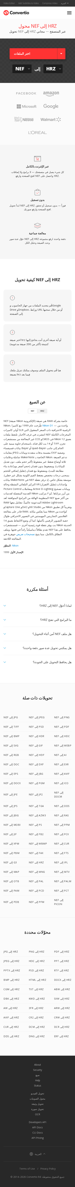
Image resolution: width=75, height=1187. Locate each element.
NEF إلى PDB (11, 902)
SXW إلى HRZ (62, 998)
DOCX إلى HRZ (63, 979)
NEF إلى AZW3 (37, 815)
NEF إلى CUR (61, 843)
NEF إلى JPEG (37, 717)
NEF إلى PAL (36, 881)
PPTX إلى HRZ (11, 970)
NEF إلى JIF (10, 834)
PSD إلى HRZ (36, 970)
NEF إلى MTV (62, 871)
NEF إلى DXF (36, 764)
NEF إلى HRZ (36, 862)
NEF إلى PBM (11, 853)
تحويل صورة (37, 1109)
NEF (32, 411)
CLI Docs (37, 1132)
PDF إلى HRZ (61, 951)
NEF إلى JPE (10, 794)
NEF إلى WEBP (63, 745)
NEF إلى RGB (11, 755)
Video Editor (9, 3)
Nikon (15, 545)
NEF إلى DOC (11, 764)
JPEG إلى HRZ (11, 961)
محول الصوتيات (37, 1098)
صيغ (38, 1075)
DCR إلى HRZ (62, 1026)
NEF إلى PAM (11, 890)
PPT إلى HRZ (61, 961)
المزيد (63, 3)
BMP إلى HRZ (11, 979)
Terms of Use (27, 1168)
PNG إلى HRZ (36, 951)
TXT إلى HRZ (36, 989)
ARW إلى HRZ (62, 1008)
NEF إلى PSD (36, 726)
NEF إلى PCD (36, 890)
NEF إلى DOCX (12, 783)
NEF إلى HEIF (36, 755)
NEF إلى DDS (62, 806)
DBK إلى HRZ (11, 998)
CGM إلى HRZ (11, 989)
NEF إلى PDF (61, 726)
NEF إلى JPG (10, 717)
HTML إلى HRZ (37, 979)
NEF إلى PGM (37, 783)
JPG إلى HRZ (10, 951)
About (37, 1064)
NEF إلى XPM (11, 843)
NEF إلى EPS (10, 773)
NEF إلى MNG (37, 871)
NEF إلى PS (35, 824)
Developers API (37, 1122)
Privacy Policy (48, 1168)
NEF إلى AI (60, 755)
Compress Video (49, 3)
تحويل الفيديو (37, 1093)
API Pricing (38, 1137)
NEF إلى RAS (61, 815)
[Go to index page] (16, 12)
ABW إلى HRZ (62, 989)
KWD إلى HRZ (37, 998)
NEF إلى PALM (62, 881)
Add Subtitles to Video (28, 3)
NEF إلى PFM (36, 902)
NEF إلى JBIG (11, 815)
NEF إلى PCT (61, 890)
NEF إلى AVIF (62, 773)
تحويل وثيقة (38, 1103)
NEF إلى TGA (36, 806)
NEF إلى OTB (11, 881)
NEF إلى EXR (61, 764)
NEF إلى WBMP (38, 843)
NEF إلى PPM (62, 824)
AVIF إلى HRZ (11, 1017)
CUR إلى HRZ (11, 1026)
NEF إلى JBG (36, 773)
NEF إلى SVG (10, 745)
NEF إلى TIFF (11, 726)
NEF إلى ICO (61, 783)
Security (37, 1070)
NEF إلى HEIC (62, 736)
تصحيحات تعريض (25, 534)
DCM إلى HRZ (37, 1026)
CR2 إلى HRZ (36, 1017)
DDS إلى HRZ (11, 1036)
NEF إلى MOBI (12, 824)
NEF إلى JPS (10, 806)
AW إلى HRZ (10, 1008)
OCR (37, 1114)
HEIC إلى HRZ (37, 961)
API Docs (37, 1127)
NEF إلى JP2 (36, 794)
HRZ (42, 411)
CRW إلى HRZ (62, 1017)
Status (37, 1085)
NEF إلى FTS (61, 853)
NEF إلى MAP (11, 871)
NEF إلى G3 (10, 862)
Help (37, 1080)
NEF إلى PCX (61, 834)
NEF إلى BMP (11, 736)
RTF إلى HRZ (61, 970)
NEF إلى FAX (36, 853)
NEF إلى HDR (36, 736)
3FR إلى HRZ (36, 1008)
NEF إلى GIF (36, 745)
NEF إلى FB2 (36, 834)
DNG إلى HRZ (37, 1036)
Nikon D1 (47, 425)
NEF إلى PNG (62, 717)
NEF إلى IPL (61, 862)
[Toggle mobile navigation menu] (69, 12)
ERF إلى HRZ (61, 1036)
